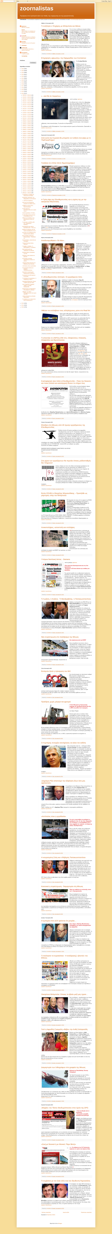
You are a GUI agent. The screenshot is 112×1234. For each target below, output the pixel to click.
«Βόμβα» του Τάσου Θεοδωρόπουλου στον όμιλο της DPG (64, 1108)
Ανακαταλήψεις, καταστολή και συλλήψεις (58, 527)
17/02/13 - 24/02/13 (27, 181)
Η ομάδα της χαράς (25, 53)
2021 (22, 78)
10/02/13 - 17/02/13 (27, 183)
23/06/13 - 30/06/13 (27, 146)
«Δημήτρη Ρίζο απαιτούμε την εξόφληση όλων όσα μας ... (29, 263)
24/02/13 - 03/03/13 (27, 179)
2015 (22, 89)
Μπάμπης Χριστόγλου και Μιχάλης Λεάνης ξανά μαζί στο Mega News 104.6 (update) (28, 38)
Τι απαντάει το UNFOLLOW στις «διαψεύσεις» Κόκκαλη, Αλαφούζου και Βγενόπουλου (63, 339)
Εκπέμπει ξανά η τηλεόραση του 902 (56, 671)
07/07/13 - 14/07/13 (27, 143)
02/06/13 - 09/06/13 (27, 152)
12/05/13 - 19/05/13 (27, 158)
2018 (22, 84)
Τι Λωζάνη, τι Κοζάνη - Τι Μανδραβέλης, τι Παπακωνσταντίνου (66, 599)
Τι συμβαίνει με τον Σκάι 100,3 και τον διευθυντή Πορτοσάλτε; (65, 1181)
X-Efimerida (24, 47)
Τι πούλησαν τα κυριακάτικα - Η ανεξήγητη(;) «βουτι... (29, 279)
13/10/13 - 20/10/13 (27, 116)
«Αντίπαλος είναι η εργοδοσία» (53, 816)
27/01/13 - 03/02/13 (27, 187)
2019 (22, 82)
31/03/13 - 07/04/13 (27, 169)
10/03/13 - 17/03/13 (27, 175)
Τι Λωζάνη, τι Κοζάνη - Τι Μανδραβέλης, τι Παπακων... (29, 247)
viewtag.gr (24, 45)
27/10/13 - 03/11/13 (27, 112)
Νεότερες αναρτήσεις (46, 1212)
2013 (22, 93)
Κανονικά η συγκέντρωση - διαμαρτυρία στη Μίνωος (62, 886)
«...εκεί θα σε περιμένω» (51, 96)
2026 (22, 68)
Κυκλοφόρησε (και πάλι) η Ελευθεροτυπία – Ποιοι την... (29, 227)
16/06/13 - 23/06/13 (27, 148)
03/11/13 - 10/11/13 (27, 110)
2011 (22, 305)
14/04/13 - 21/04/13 (27, 166)
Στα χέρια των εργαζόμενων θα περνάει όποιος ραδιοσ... (29, 233)
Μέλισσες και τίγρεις (26, 27)
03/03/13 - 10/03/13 (27, 177)
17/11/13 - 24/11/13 (27, 106)
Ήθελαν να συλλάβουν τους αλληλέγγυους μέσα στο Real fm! (65, 310)
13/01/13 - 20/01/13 (27, 190)
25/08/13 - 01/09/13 (27, 129)
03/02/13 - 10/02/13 (27, 185)
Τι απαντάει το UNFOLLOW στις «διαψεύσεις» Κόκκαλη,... (28, 223)
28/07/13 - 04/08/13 (27, 137)
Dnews (23, 29)
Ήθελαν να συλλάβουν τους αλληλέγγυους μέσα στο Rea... (28, 219)
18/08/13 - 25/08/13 (27, 131)
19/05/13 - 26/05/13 (27, 156)
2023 (22, 74)
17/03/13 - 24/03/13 (27, 173)
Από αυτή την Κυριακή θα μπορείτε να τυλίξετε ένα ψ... (29, 203)
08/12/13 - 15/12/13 (27, 100)
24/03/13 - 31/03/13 (27, 171)
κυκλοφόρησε (75, 299)
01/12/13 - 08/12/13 (27, 102)
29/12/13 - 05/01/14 (27, 95)
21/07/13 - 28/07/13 (27, 139)
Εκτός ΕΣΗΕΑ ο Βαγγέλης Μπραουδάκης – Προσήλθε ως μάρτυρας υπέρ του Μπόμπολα (64, 494)
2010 (22, 307)
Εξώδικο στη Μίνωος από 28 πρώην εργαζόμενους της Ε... (29, 230)
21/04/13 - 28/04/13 (27, 164)
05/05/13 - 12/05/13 (27, 160)
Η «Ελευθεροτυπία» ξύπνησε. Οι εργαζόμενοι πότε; (61, 277)
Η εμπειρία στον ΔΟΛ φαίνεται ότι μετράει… (58, 921)
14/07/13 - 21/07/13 (27, 141)
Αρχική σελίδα (66, 1212)
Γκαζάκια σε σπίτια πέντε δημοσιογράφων (58, 163)
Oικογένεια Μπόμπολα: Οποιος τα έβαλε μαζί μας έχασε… (64, 994)
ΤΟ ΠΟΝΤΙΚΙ (24, 56)
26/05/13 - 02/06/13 (27, 154)
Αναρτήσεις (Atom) (51, 1214)
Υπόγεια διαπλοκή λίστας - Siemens (55, 559)
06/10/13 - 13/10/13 (27, 118)
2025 (22, 70)
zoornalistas (36, 8)
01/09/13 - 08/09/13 (27, 127)
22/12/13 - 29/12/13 (27, 97)
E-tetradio (24, 35)
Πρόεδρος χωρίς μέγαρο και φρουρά (56, 702)
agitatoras (80, 99)
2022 (22, 76)
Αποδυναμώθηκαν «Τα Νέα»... (53, 240)
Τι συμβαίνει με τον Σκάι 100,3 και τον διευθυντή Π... (29, 300)
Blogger (60, 1223)
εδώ (47, 227)
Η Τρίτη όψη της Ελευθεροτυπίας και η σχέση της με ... (29, 210)
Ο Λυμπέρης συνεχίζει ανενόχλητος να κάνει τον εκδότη (63, 743)
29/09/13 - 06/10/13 (27, 120)
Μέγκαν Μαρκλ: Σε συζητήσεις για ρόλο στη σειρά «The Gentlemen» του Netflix (28, 32)
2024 (22, 72)
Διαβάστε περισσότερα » (46, 50)
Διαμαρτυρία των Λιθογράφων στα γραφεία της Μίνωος (63, 1067)
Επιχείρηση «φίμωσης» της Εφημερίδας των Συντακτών (63, 58)
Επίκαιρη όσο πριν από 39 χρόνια (28, 43)
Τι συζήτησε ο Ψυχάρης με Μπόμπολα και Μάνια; (61, 26)
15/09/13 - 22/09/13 (27, 123)
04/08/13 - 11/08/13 (27, 135)
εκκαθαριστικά (81, 350)
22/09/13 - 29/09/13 (27, 122)
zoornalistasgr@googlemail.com (77, 19)
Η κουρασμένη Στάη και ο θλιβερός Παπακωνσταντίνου (63, 857)
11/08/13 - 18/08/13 (27, 133)
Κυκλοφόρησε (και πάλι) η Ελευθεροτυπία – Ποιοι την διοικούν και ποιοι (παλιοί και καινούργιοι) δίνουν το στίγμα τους (66, 382)
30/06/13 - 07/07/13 (27, 144)
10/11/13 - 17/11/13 (27, 108)
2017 (22, 85)
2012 (22, 303)
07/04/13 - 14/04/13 (27, 167)
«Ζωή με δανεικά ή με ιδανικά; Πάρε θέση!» (58, 1144)
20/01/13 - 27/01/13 (27, 188)
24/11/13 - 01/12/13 (27, 104)
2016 (22, 87)
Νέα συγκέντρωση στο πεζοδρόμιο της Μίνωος (60, 637)
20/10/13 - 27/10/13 (27, 114)
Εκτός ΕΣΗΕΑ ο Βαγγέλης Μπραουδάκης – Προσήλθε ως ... (29, 237)
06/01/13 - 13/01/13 (27, 192)
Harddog (24, 41)
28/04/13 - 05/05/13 (27, 162)
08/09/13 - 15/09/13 (27, 125)
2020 (22, 80)
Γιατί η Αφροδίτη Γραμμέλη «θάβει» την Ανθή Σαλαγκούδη (64, 1029)
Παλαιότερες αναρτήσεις (86, 1212)
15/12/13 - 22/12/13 (27, 99)
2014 (22, 91)
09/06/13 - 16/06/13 (27, 150)
